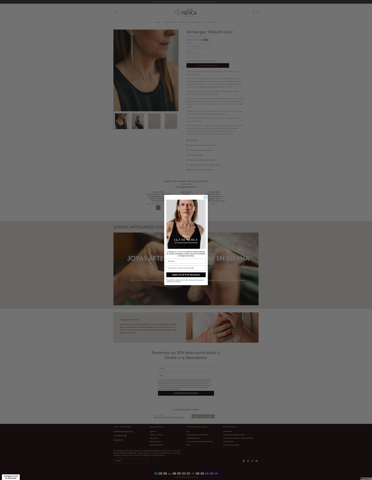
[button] (11, 477)
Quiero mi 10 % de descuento (186, 274)
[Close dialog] (205, 197)
